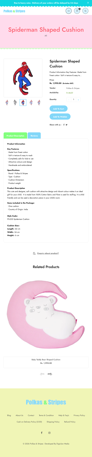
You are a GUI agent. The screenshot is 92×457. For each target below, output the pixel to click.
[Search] (85, 11)
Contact (31, 415)
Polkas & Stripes (72, 88)
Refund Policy (69, 421)
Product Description (15, 135)
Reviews (34, 135)
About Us (19, 415)
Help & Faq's (63, 415)
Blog (9, 415)
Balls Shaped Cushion (46, 359)
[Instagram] (49, 432)
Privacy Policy (79, 415)
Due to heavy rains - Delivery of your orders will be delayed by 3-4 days (46, 3)
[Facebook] (42, 432)
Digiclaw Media (63, 443)
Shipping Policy (53, 421)
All (46, 35)
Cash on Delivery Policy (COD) (29, 421)
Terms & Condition (46, 415)
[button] (50, 374)
